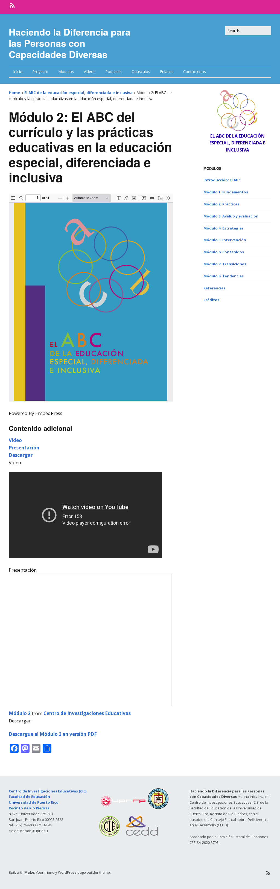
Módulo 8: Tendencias (223, 276)
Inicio (17, 71)
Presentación (24, 448)
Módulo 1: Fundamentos (225, 192)
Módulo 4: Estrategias (223, 228)
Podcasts (113, 71)
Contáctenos (194, 71)
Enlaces (166, 71)
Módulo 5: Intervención (224, 239)
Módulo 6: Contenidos (223, 251)
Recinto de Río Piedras (29, 808)
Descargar (21, 455)
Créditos (211, 299)
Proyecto (40, 71)
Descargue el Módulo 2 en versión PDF (53, 734)
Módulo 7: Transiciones (224, 264)
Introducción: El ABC (222, 180)
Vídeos (89, 71)
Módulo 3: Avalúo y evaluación (230, 216)
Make (29, 872)
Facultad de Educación (29, 796)
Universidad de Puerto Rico (34, 802)
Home (14, 92)
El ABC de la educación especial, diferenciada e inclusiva (78, 92)
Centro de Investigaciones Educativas (87, 713)
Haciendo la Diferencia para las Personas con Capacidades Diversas (69, 43)
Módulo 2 (20, 713)
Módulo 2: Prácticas (221, 204)
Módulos (66, 71)
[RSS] (13, 5)
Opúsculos (141, 71)
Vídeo (15, 440)
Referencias (214, 288)
